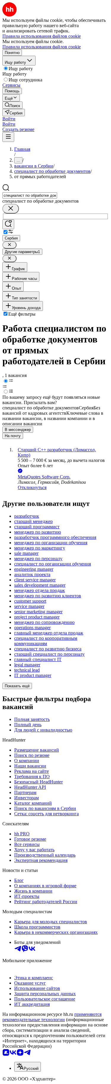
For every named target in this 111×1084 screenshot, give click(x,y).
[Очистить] (10, 209)
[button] (8, 118)
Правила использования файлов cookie (41, 46)
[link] (12, 105)
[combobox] (29, 195)
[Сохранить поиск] (8, 224)
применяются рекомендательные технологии (52, 1017)
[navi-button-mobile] (8, 137)
